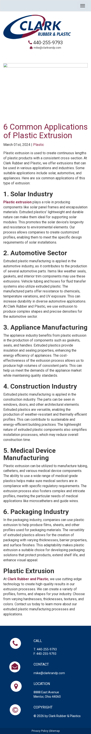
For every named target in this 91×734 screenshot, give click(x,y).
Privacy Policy (40, 730)
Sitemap (55, 730)
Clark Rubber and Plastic (28, 579)
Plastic (38, 145)
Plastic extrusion (17, 202)
